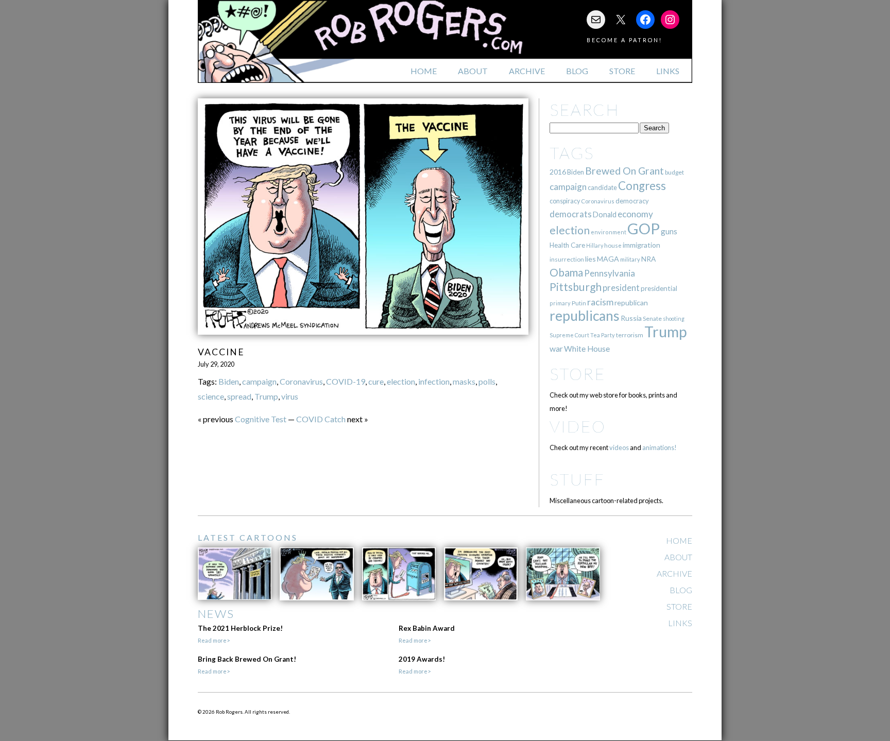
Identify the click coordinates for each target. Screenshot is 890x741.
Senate (652, 318)
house (613, 245)
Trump (266, 396)
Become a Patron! (624, 40)
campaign (259, 381)
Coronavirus (301, 381)
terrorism (629, 335)
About (473, 71)
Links (667, 71)
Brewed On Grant (624, 171)
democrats (571, 214)
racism (600, 302)
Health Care (567, 245)
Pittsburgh (576, 287)
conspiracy (565, 201)
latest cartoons (248, 537)
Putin (579, 303)
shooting (673, 318)
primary (560, 303)
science (211, 396)
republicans (585, 315)
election (401, 381)
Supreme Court (569, 335)
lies (590, 258)
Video (578, 426)
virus (289, 396)
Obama (566, 272)
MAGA (608, 258)
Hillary (594, 245)
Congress (642, 186)
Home (423, 71)
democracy (632, 201)
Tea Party (602, 335)
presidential (659, 288)
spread (239, 396)
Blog (577, 71)
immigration (641, 244)
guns (669, 231)
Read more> (214, 640)
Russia (631, 318)
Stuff (577, 479)
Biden (228, 381)
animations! (659, 447)
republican (631, 302)
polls (486, 381)
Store (622, 71)
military (630, 259)
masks (464, 381)
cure (376, 381)
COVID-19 (345, 381)
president (621, 288)
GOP (643, 228)
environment (608, 232)
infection (434, 381)
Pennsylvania (609, 273)
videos (619, 447)
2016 (558, 171)
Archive (527, 71)
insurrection (567, 259)
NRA (648, 258)
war (556, 348)
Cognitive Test (260, 419)
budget (674, 172)
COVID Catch (321, 419)
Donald (605, 214)
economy (635, 214)
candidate (602, 187)
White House (587, 348)
